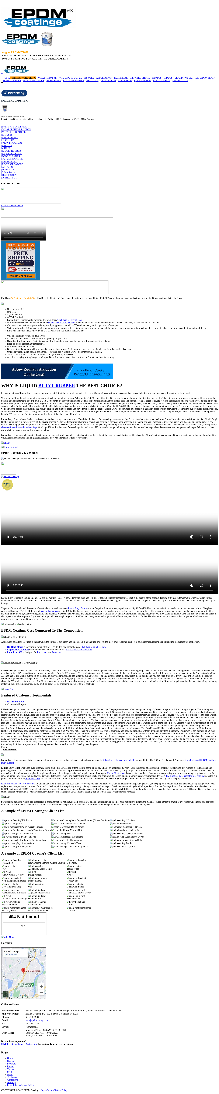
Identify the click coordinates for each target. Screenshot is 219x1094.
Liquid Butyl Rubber (78, 608)
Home (10, 1058)
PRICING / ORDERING (24, 77)
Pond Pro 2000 (14, 652)
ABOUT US (92, 80)
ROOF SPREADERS (73, 80)
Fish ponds (42, 652)
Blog (9, 1071)
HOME (6, 77)
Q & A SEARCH (142, 80)
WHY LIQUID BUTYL (70, 77)
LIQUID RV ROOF (205, 77)
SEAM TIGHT (53, 80)
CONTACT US (180, 80)
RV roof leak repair (116, 773)
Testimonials (13, 1077)
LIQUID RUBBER (184, 77)
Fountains (56, 652)
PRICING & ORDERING (14, 126)
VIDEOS (168, 77)
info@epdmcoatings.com (37, 1020)
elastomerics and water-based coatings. (19, 427)
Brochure (11, 1063)
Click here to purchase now (93, 647)
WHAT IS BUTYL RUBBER (16, 129)
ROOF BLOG (125, 80)
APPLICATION (104, 77)
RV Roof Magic (15, 647)
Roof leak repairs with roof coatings (18, 783)
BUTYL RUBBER (56, 385)
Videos (10, 1069)
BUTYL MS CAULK (33, 80)
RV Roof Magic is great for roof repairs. (185, 776)
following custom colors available (119, 760)
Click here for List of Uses (69, 320)
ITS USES (89, 77)
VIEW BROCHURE (140, 77)
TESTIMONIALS (161, 80)
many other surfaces (50, 611)
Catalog (10, 1061)
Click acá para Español (12, 205)
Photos (10, 1066)
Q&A (10, 1074)
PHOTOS (156, 77)
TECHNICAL (121, 77)
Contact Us (12, 1079)
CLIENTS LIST (108, 80)
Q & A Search (8, 172)
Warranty (11, 1082)
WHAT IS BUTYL (47, 77)
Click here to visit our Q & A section (19, 1044)
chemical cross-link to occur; (61, 322)
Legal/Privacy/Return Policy (20, 1085)
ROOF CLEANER (12, 80)
